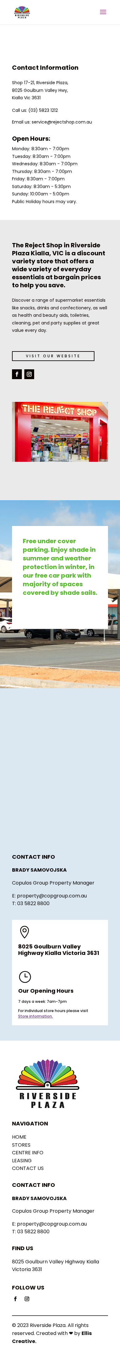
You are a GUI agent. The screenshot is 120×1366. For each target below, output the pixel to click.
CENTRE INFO (27, 1152)
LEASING (22, 1160)
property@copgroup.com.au (52, 895)
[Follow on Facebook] (17, 374)
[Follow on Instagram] (29, 374)
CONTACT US (28, 1168)
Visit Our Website (53, 356)
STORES (21, 1144)
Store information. (35, 1016)
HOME (19, 1136)
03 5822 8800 (33, 903)
